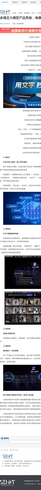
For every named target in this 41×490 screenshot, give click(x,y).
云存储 (20, 13)
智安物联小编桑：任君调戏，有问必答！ (17, 466)
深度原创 (15, 2)
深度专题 (24, 2)
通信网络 (26, 13)
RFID (33, 13)
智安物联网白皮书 (29, 481)
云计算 (14, 13)
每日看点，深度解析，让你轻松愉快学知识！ (19, 463)
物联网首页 (5, 2)
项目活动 (33, 2)
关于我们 (37, 481)
